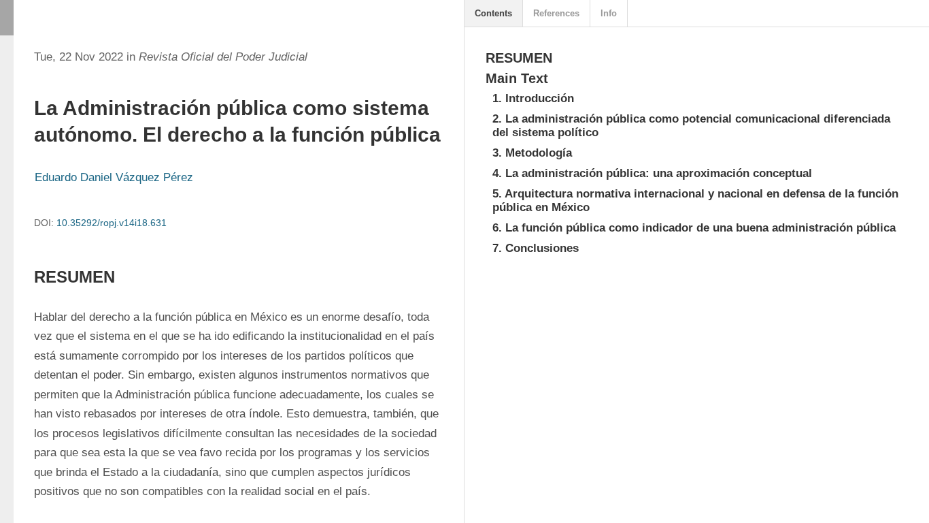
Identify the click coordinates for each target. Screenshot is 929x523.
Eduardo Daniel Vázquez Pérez (114, 177)
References (556, 13)
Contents (493, 13)
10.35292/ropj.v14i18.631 (111, 222)
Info (609, 13)
